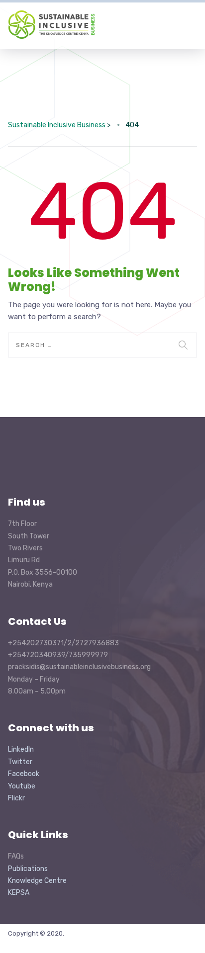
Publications (28, 869)
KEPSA (18, 892)
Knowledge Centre (37, 880)
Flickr (16, 798)
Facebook (23, 774)
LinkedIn (21, 749)
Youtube (21, 786)
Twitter (20, 762)
